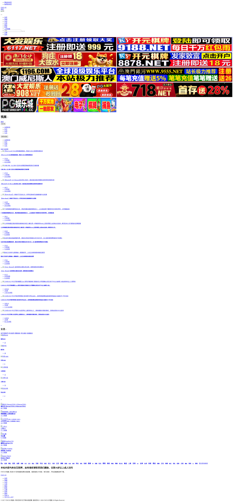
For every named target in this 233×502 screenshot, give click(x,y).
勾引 (26, 463)
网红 (9, 463)
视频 (5, 19)
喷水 (2, 463)
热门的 (3, 123)
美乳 (81, 463)
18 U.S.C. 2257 (8, 497)
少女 (162, 463)
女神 (141, 463)
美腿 (96, 463)
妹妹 (66, 463)
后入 (49, 463)
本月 (5, 129)
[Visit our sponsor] (58, 51)
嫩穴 (170, 463)
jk (193, 463)
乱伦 (100, 463)
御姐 (112, 463)
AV (4, 7)
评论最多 (24, 333)
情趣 (116, 463)
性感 (85, 463)
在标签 (6, 149)
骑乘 (166, 463)
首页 (5, 17)
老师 (73, 463)
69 (92, 463)
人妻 (129, 463)
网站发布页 (8, 2)
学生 (77, 463)
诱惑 (108, 463)
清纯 (196, 463)
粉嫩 (158, 463)
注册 (5, 32)
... (1, 325)
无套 (37, 463)
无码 (134, 463)
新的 (2, 121)
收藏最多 (30, 333)
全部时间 (7, 127)
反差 (5, 463)
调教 (61, 463)
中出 (41, 463)
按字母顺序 (4, 333)
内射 (149, 463)
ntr (138, 463)
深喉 (22, 463)
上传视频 (7, 29)
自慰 (18, 463)
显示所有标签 (203, 463)
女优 (5, 21)
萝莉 (104, 463)
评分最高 (11, 333)
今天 (5, 133)
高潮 (89, 463)
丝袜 (178, 463)
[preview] (1, 151)
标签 (5, 27)
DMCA (6, 495)
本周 (5, 131)
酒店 (45, 463)
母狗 (190, 463)
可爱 (53, 463)
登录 (2, 9)
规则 (5, 493)
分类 (5, 23)
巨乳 (13, 463)
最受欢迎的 (4, 136)
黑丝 (154, 463)
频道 (5, 25)
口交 (57, 463)
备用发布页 (8, 4)
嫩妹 (186, 463)
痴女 (33, 463)
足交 (29, 463)
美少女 (121, 463)
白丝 (70, 463)
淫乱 (174, 463)
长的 (2, 149)
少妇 (182, 463)
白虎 (145, 463)
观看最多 (17, 333)
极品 (125, 463)
